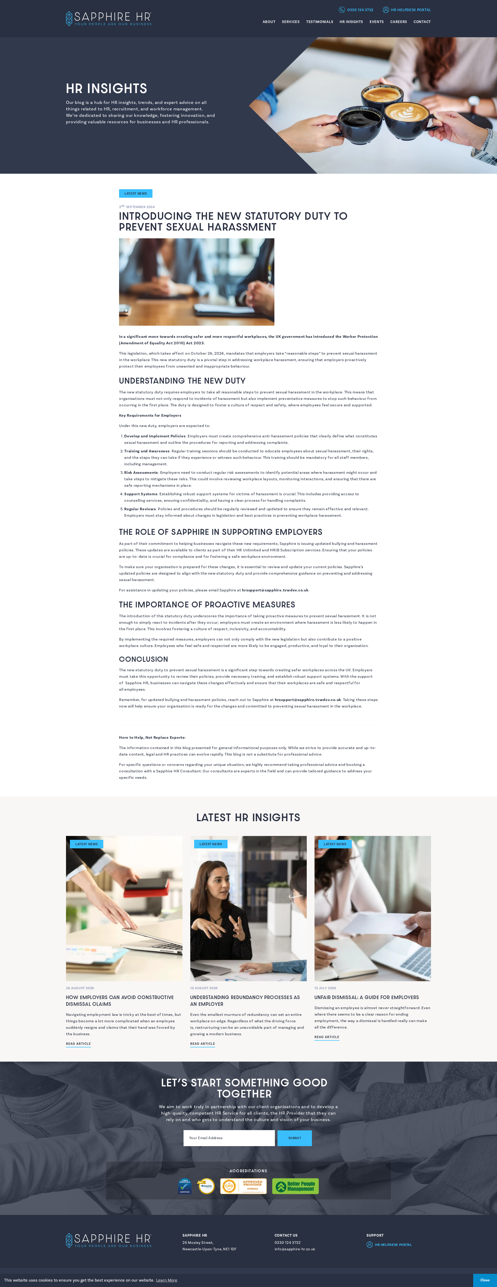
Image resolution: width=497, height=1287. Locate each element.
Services (291, 22)
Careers (398, 22)
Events (377, 22)
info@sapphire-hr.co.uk (295, 1249)
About (269, 22)
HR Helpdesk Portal (410, 10)
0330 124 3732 (360, 10)
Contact (422, 22)
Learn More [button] (166, 1280)
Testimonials (319, 22)
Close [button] (485, 1280)
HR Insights (351, 22)
